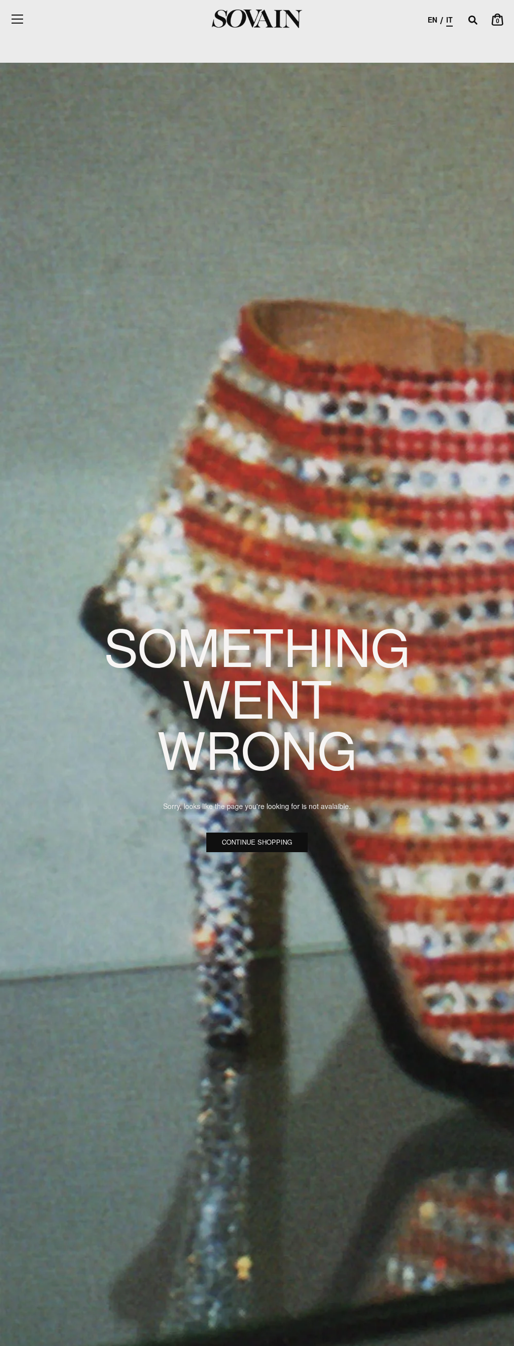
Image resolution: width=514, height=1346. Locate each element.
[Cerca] (473, 21)
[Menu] (18, 19)
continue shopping (257, 842)
